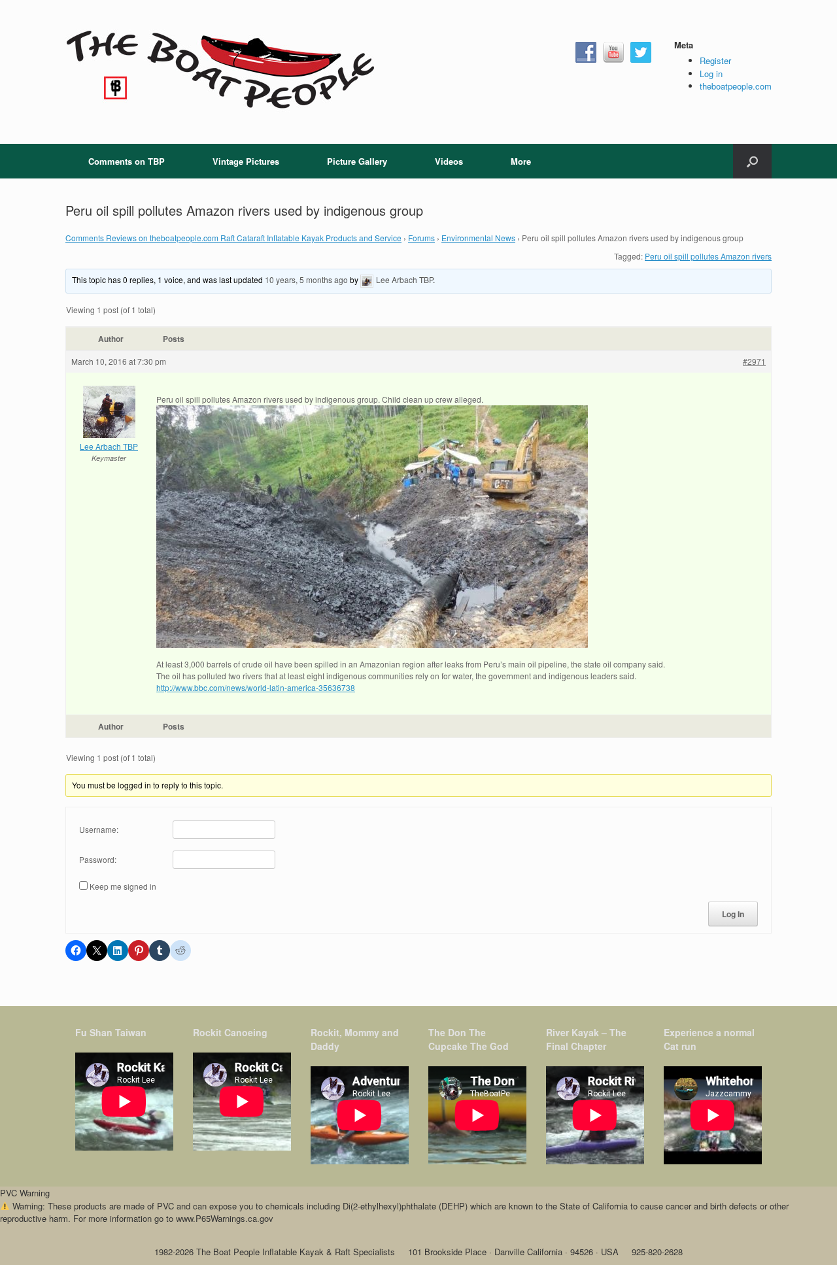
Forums (421, 237)
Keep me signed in (123, 886)
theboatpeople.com (736, 86)
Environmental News (478, 237)
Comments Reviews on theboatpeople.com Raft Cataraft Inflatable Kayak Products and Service (233, 237)
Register (715, 60)
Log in (711, 73)
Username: (98, 829)
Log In (733, 914)
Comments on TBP (126, 161)
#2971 (754, 361)
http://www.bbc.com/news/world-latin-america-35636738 (255, 687)
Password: (97, 859)
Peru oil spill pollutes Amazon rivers (708, 255)
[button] (752, 161)
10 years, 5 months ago (306, 279)
